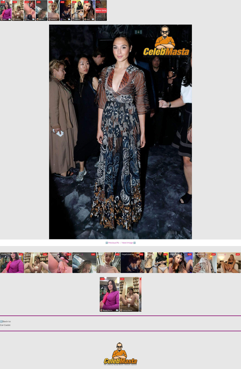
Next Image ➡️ (129, 243)
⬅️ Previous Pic (112, 243)
